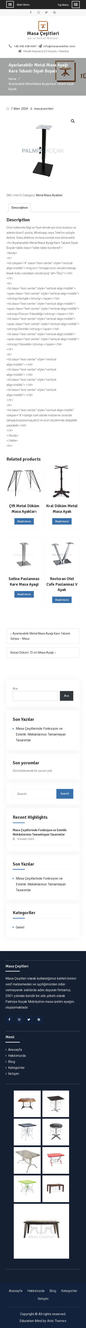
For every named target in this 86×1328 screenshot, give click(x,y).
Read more (24, 521)
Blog (11, 1062)
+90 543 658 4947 (25, 46)
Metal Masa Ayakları (49, 195)
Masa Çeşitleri (43, 33)
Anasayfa (15, 1050)
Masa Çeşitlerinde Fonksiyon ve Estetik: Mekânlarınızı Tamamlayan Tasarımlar (41, 734)
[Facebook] (9, 1019)
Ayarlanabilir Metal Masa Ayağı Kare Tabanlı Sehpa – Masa (40, 636)
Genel (20, 927)
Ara (15, 688)
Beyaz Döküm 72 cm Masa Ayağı (32, 652)
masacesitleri (44, 109)
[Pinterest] (39, 1019)
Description (19, 207)
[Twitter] (29, 1019)
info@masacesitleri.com (59, 46)
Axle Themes (56, 1321)
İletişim (13, 1074)
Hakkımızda (17, 1056)
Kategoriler (16, 1068)
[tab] (19, 207)
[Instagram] (19, 1019)
